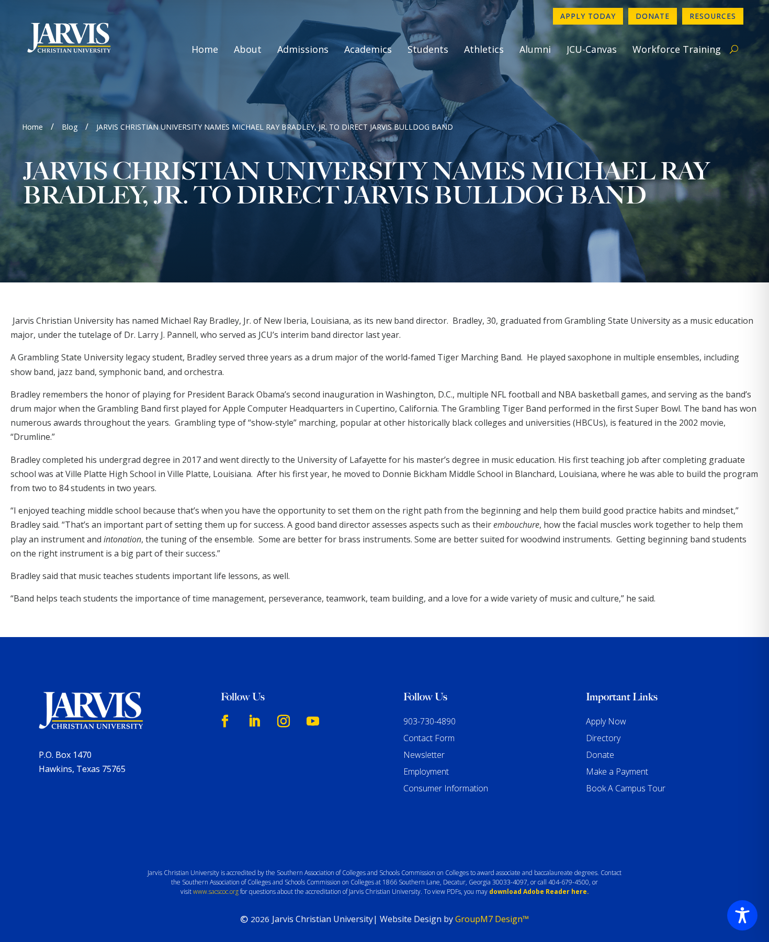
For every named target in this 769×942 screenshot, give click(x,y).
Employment (426, 771)
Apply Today (588, 16)
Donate (653, 16)
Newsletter (424, 755)
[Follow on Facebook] (225, 721)
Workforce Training (676, 49)
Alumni (535, 49)
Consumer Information (445, 788)
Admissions (303, 49)
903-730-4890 (429, 721)
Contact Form (429, 738)
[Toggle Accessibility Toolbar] (742, 915)
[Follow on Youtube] (312, 721)
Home (204, 49)
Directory (603, 738)
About (248, 49)
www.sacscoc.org (216, 891)
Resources (712, 16)
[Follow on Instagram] (283, 721)
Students (428, 49)
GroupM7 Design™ (492, 919)
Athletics (484, 49)
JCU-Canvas (592, 49)
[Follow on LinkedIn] (254, 721)
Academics (368, 49)
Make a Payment (617, 771)
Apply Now (606, 721)
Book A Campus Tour (625, 788)
